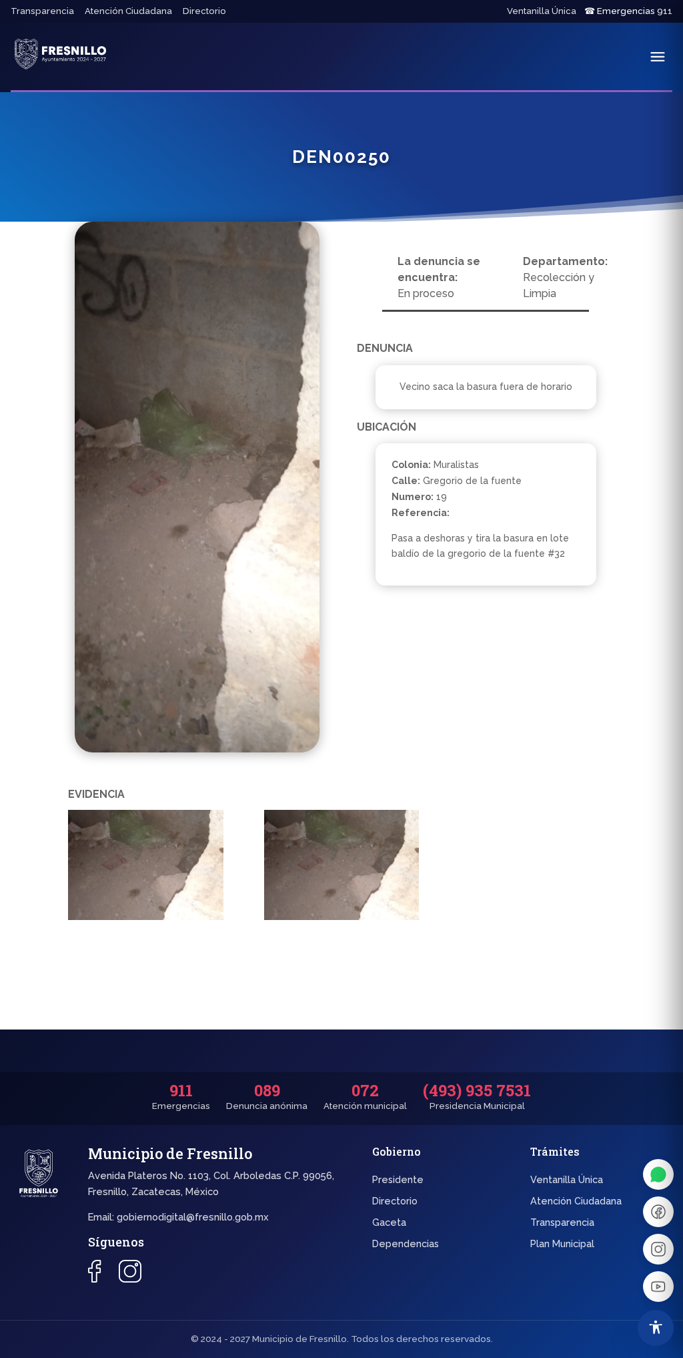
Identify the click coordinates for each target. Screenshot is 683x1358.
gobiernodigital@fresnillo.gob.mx (193, 1216)
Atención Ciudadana (128, 11)
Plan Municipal (562, 1243)
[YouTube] (658, 1286)
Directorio (204, 11)
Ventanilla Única (541, 11)
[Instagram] (658, 1249)
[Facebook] (658, 1211)
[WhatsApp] (658, 1174)
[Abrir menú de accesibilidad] (656, 1328)
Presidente (398, 1179)
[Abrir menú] (657, 56)
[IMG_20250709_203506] (145, 867)
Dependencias (405, 1243)
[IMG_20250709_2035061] (341, 867)
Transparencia (42, 11)
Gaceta (389, 1222)
